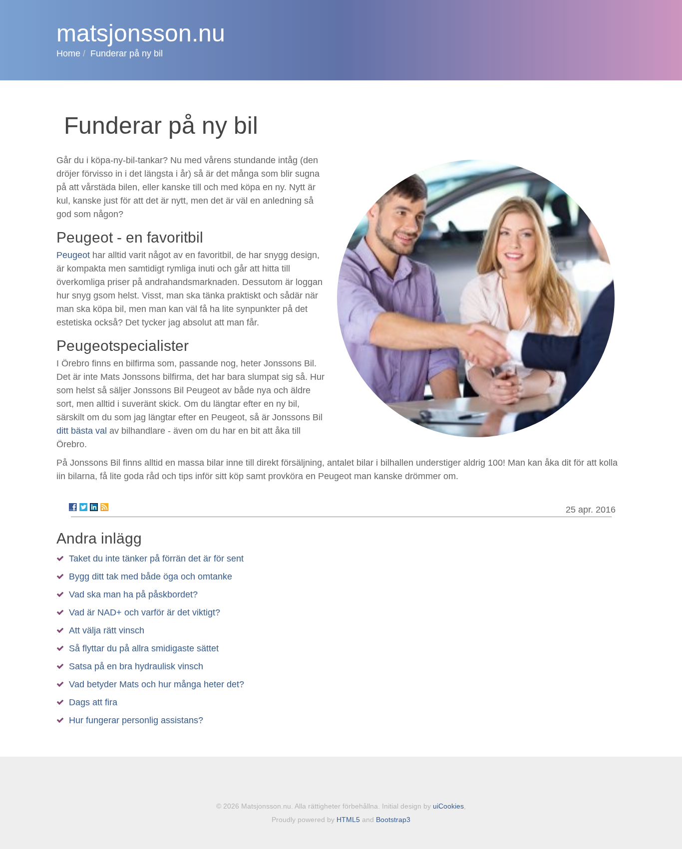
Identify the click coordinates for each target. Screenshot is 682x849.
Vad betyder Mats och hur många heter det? (156, 684)
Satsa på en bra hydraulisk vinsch (136, 666)
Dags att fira (93, 702)
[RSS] (104, 507)
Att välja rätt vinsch (106, 630)
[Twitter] (83, 507)
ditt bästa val (81, 431)
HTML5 (348, 820)
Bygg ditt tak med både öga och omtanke (150, 576)
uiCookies (448, 806)
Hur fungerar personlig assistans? (136, 720)
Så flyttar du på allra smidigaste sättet (144, 648)
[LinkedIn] (94, 507)
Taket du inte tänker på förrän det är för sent (156, 559)
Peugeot (73, 255)
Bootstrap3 (393, 820)
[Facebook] (73, 507)
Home (68, 53)
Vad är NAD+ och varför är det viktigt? (144, 612)
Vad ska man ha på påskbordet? (133, 594)
